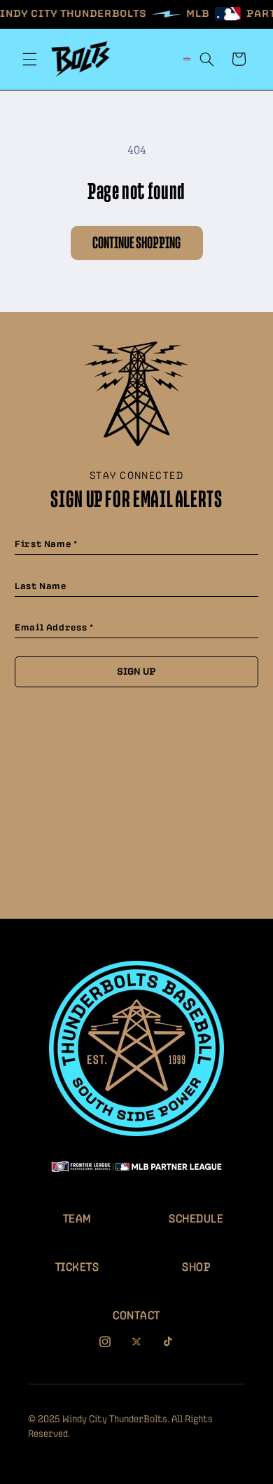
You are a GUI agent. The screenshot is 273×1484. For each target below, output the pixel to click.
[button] (29, 59)
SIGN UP (136, 672)
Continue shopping (136, 243)
